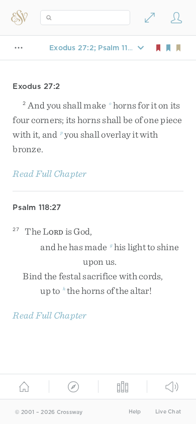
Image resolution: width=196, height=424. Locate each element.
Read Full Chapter (49, 173)
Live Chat (168, 411)
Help (135, 411)
